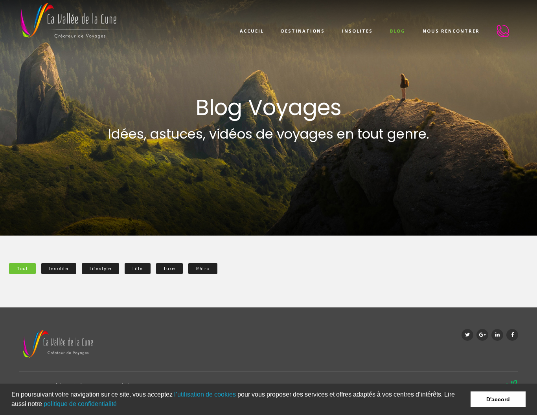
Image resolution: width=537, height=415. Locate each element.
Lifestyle (100, 268)
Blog (397, 31)
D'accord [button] (498, 399)
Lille (137, 268)
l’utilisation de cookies (205, 394)
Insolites (357, 31)
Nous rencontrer (451, 31)
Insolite (58, 268)
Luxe (169, 268)
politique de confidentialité (80, 403)
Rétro (203, 268)
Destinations (303, 31)
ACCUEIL (252, 31)
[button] (119, 405)
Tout (22, 268)
